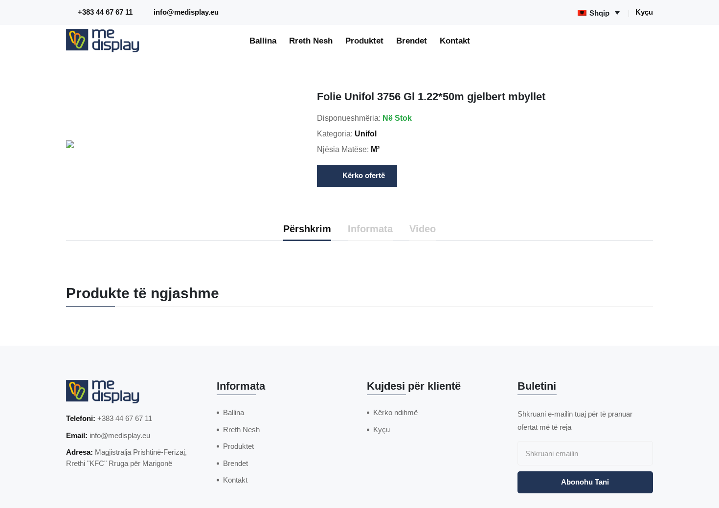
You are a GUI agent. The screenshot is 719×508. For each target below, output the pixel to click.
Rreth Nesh (311, 40)
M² (375, 149)
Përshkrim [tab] (307, 228)
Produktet (364, 40)
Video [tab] (422, 228)
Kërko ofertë (363, 175)
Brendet (411, 40)
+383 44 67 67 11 (105, 12)
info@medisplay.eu (186, 12)
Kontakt (455, 40)
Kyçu (644, 12)
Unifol (366, 134)
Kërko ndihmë (395, 412)
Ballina (262, 40)
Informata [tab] (370, 228)
